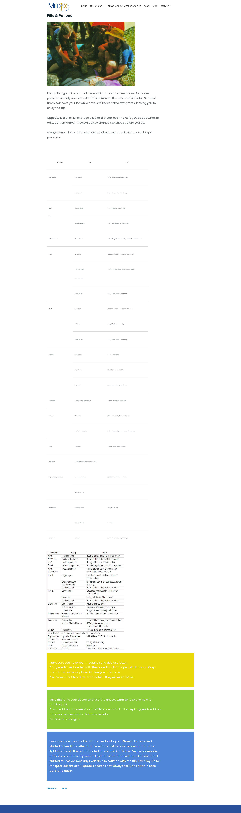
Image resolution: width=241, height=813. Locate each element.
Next (64, 788)
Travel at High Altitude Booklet (124, 6)
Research (165, 6)
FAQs (146, 6)
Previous (51, 788)
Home (84, 6)
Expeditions (96, 6)
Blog (155, 6)
